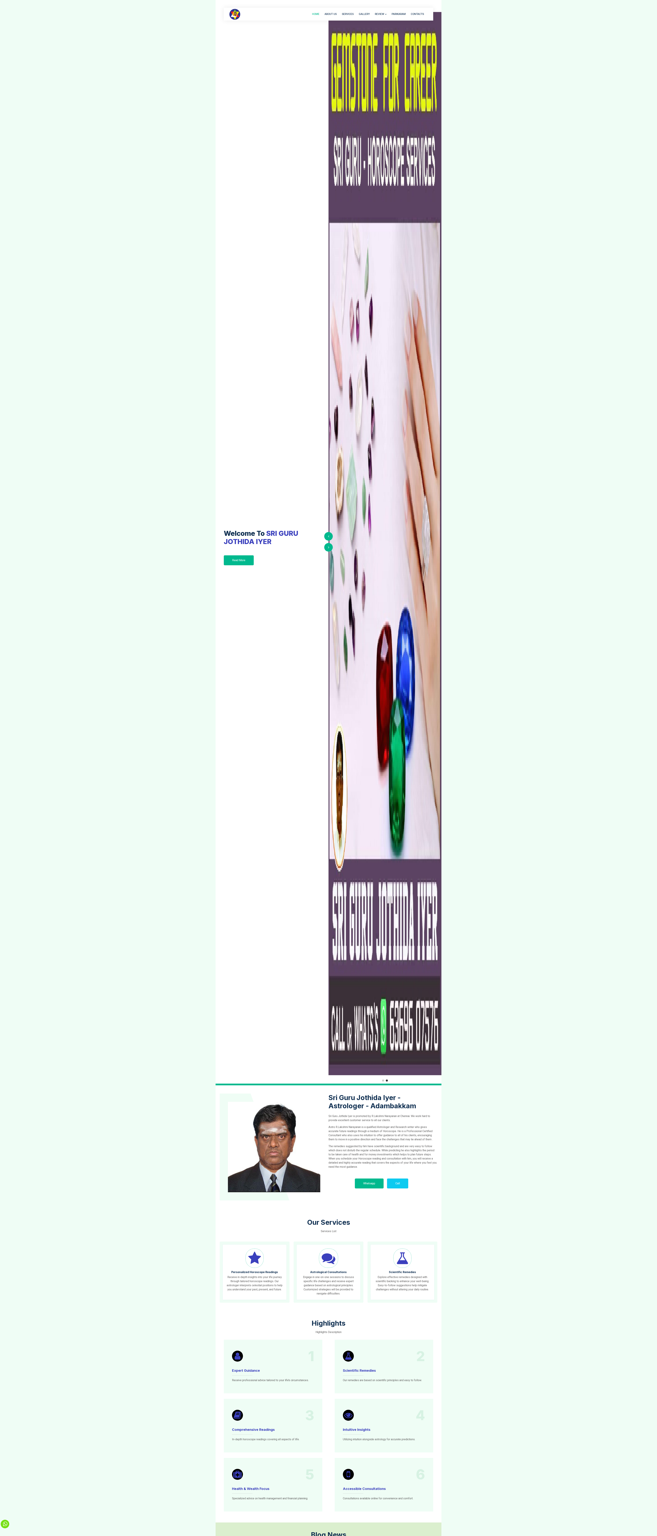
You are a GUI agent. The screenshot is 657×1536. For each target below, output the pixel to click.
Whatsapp (369, 1183)
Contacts (417, 14)
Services (348, 14)
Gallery (364, 14)
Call (397, 1183)
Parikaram (399, 14)
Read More (238, 560)
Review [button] (379, 14)
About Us (331, 14)
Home (315, 14)
